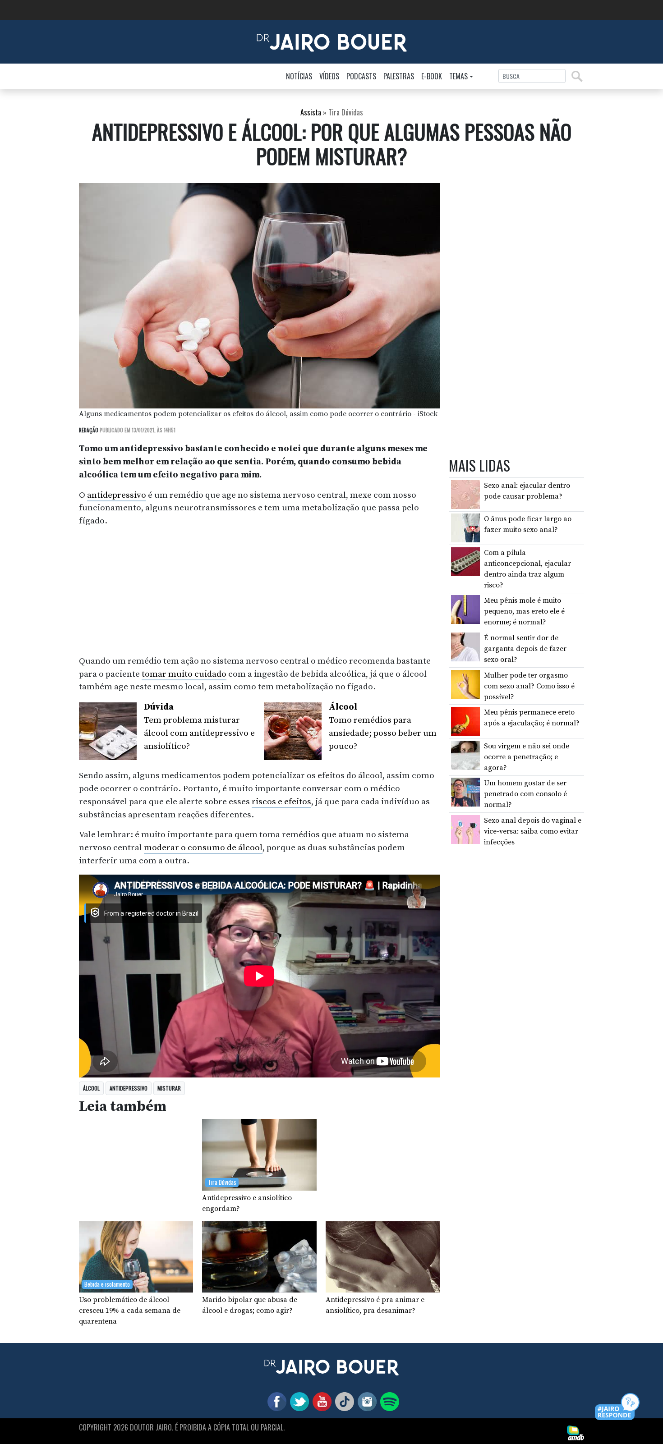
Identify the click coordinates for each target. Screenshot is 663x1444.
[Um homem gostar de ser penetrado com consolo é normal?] (465, 791)
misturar (169, 1088)
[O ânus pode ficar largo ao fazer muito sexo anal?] (465, 527)
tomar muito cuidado (184, 674)
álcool (91, 1088)
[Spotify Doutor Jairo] (388, 1401)
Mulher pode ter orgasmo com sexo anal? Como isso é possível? (529, 686)
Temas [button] (458, 76)
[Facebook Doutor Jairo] (275, 1401)
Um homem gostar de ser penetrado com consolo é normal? (525, 794)
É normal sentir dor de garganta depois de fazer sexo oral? (525, 648)
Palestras (398, 76)
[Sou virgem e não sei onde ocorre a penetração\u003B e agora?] (465, 754)
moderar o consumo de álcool (203, 847)
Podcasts (361, 76)
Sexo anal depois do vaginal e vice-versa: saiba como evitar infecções (532, 831)
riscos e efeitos (281, 801)
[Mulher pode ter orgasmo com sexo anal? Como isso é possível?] (465, 683)
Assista (310, 112)
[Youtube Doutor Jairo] (320, 1401)
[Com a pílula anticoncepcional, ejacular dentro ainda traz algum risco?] (465, 561)
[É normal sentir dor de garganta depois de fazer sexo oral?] (465, 646)
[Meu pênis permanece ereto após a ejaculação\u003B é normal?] (465, 720)
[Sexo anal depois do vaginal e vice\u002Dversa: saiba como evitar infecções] (465, 829)
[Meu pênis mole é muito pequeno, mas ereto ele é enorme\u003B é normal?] (465, 609)
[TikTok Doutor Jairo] (343, 1401)
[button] (617, 1407)
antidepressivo (116, 495)
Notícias (299, 76)
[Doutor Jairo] (331, 41)
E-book (431, 76)
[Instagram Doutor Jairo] (365, 1401)
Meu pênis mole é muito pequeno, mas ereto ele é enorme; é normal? (524, 611)
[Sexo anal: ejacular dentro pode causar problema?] (465, 494)
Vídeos (329, 76)
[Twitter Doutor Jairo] (297, 1401)
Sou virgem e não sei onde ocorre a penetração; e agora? (526, 757)
